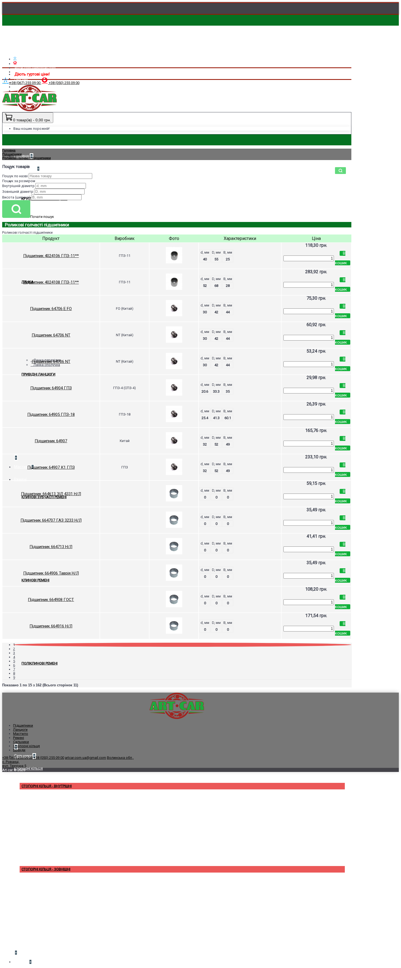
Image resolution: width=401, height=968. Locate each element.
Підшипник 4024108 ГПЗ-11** (51, 282)
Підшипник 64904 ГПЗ (51, 388)
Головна (9, 150)
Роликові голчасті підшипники (26, 158)
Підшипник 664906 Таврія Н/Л (51, 573)
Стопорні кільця (26, 746)
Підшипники (12, 154)
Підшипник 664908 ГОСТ (51, 599)
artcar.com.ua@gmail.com (85, 758)
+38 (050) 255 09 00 (49, 758)
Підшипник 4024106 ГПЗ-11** (51, 255)
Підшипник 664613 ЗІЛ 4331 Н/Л (51, 493)
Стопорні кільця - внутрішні (47, 786)
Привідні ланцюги (38, 374)
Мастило (20, 734)
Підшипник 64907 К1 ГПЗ (51, 467)
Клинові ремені (35, 580)
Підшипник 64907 (51, 440)
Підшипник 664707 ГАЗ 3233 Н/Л (51, 520)
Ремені (18, 738)
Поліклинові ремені (40, 663)
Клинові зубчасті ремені (44, 497)
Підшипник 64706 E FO (51, 308)
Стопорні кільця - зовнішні (46, 869)
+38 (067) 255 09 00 (17, 758)
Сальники (21, 742)
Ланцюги (20, 729)
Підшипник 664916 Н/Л (50, 626)
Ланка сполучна (47, 365)
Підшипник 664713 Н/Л (50, 546)
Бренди (19, 750)
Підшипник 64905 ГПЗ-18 (51, 414)
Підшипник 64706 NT (51, 335)
